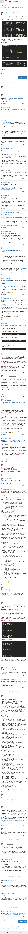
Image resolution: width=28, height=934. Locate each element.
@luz (2, 150)
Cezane (4, 806)
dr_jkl (4, 859)
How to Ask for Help (20, 928)
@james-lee (3, 109)
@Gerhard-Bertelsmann (6, 96)
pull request (8, 431)
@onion (13, 429)
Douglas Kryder (6, 893)
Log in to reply (23, 77)
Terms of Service (12, 928)
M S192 (4, 465)
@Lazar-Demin (23, 431)
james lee (5, 94)
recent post (10, 128)
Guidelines (5, 928)
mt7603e (17, 513)
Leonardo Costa (6, 880)
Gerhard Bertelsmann (7, 12)
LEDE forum (20, 801)
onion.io (2, 866)
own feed (5, 331)
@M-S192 (3, 480)
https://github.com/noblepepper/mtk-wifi (9, 286)
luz (4, 107)
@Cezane (3, 831)
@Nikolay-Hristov (4, 325)
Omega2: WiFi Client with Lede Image (17, 109)
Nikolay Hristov (6, 298)
